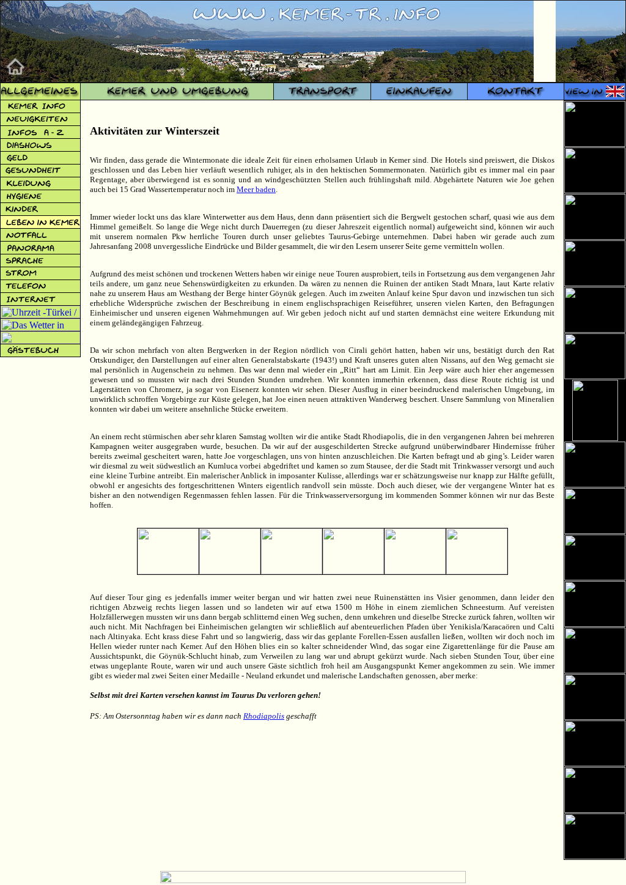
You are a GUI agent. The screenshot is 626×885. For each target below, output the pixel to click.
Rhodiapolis (263, 715)
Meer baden (256, 189)
